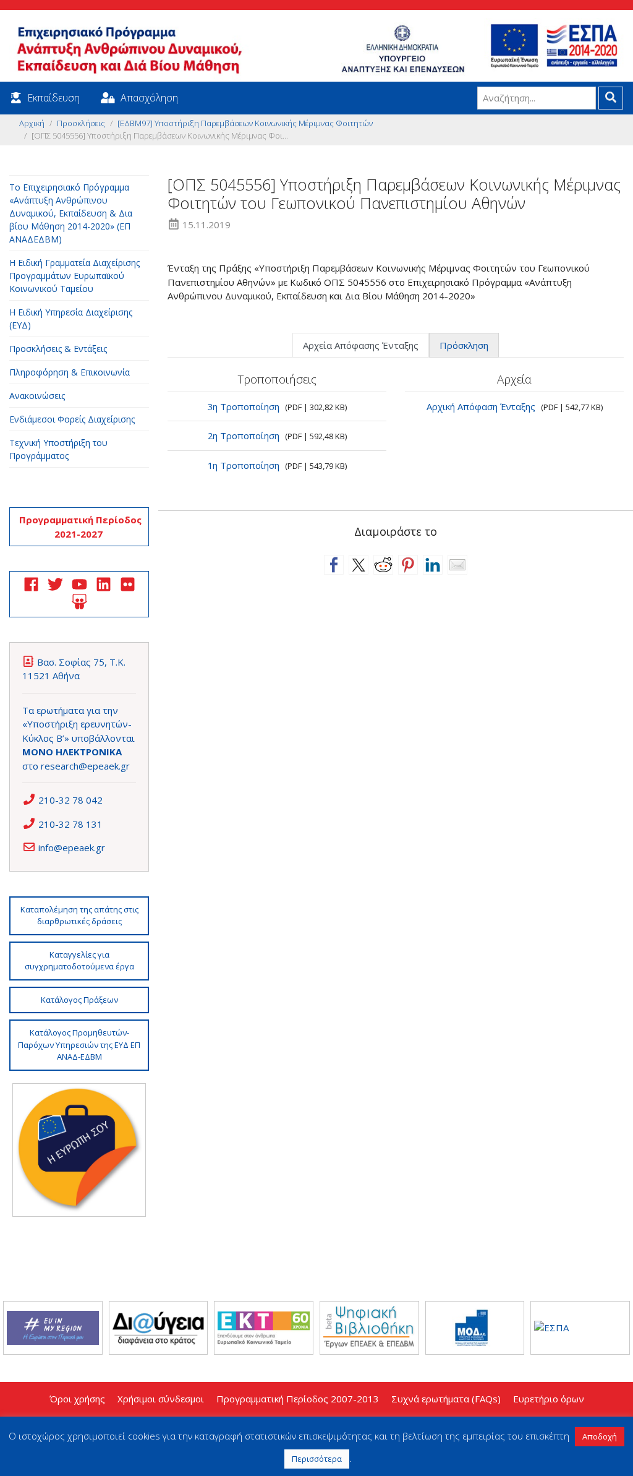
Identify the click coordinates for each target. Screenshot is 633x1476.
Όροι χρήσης (77, 1398)
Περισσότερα (317, 1458)
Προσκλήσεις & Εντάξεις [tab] (58, 348)
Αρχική (32, 123)
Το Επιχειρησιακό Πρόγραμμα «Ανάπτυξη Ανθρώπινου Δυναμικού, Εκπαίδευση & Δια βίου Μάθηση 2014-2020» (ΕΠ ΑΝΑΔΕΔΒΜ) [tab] (70, 213)
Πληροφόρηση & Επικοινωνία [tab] (69, 372)
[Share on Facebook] (334, 565)
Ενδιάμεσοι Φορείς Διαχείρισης (72, 419)
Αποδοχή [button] (599, 1436)
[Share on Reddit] (383, 565)
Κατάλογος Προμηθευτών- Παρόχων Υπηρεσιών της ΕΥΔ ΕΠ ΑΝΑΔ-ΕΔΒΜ (79, 1044)
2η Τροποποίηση (243, 435)
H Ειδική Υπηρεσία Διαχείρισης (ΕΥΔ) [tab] (70, 318)
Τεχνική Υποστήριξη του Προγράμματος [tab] (58, 449)
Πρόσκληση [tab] (464, 345)
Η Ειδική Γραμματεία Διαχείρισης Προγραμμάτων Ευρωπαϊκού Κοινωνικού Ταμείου (74, 275)
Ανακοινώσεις (37, 395)
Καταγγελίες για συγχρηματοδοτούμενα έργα (79, 960)
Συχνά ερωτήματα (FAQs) (446, 1398)
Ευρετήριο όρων (548, 1398)
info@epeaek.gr (71, 847)
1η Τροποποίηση (243, 465)
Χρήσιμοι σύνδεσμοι (160, 1398)
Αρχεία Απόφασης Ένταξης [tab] (360, 345)
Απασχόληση (149, 98)
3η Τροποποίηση (243, 406)
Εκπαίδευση (53, 98)
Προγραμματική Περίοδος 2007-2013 (297, 1398)
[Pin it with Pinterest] (408, 565)
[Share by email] (457, 565)
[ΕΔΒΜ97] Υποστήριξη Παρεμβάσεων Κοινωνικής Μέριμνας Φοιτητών (245, 123)
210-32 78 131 (70, 824)
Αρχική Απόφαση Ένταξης (481, 406)
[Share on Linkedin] (433, 565)
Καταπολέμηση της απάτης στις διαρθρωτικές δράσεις (79, 915)
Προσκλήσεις (81, 123)
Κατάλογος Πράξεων (79, 999)
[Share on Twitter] (358, 565)
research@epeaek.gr (85, 766)
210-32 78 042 (70, 800)
